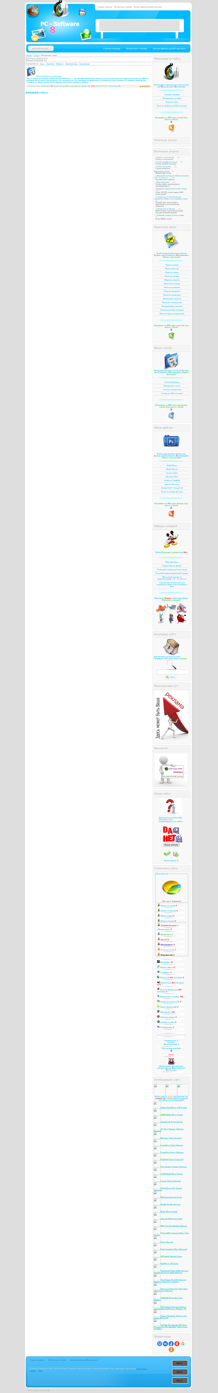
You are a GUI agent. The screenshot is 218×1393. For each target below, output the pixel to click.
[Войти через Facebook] (171, 1343)
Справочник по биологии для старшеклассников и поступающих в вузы (171, 198)
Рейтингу (60, 64)
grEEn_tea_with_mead (42, 1390)
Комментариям (71, 64)
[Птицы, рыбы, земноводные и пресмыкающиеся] (171, 612)
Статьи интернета (164, 166)
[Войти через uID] (159, 1343)
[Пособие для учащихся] (161, 612)
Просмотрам (84, 64)
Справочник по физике (166, 209)
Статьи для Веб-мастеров (167, 162)
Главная (29, 55)
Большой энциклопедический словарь (172, 189)
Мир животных (163, 182)
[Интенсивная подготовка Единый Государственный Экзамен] (171, 623)
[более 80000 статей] (181, 623)
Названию (50, 64)
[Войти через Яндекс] (177, 1343)
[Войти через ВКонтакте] (165, 1343)
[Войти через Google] (183, 1343)
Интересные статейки (123, 7)
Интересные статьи (161, 171)
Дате (42, 64)
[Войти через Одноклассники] (171, 1349)
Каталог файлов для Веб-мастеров (148, 7)
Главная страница (105, 7)
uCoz (40, 1371)
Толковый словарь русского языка (170, 215)
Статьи (36, 55)
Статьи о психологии (165, 157)
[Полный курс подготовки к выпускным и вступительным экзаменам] (161, 623)
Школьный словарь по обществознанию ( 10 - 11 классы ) (171, 177)
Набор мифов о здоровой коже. (49, 76)
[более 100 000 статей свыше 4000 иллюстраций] (181, 612)
